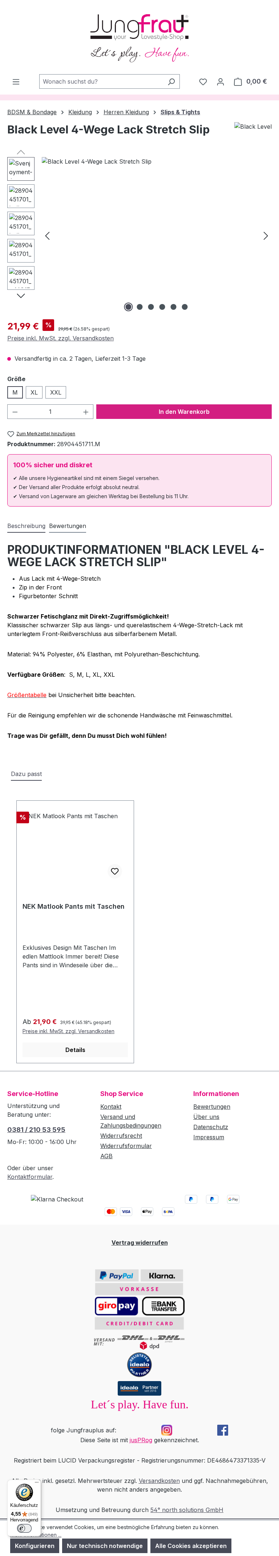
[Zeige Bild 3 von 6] (151, 307)
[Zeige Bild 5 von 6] (174, 307)
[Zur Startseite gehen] (139, 37)
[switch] (24, 1528)
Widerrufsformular (126, 1145)
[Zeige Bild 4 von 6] (162, 307)
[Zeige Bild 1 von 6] (129, 307)
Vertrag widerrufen (140, 1242)
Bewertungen (211, 1106)
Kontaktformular (29, 1176)
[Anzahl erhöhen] (86, 411)
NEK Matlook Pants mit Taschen (74, 906)
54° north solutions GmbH (186, 1509)
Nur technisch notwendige (105, 1545)
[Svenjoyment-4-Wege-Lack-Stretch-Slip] (156, 235)
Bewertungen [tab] (67, 525)
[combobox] (101, 81)
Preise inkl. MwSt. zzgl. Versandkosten (60, 338)
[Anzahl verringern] (15, 411)
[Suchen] (171, 81)
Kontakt (110, 1106)
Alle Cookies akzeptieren (191, 1545)
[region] (139, 235)
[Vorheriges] (47, 235)
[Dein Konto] (220, 81)
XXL (55, 392)
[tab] (26, 526)
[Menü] (16, 81)
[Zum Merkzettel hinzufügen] (115, 871)
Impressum (208, 1137)
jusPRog (141, 1440)
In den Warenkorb (184, 411)
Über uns (206, 1116)
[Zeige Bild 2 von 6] (140, 307)
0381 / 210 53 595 (36, 1129)
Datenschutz (210, 1127)
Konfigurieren (34, 1545)
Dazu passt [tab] (26, 773)
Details (75, 1049)
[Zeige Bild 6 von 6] (185, 307)
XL (34, 392)
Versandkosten (159, 1480)
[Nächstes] (265, 235)
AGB (106, 1156)
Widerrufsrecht (121, 1135)
